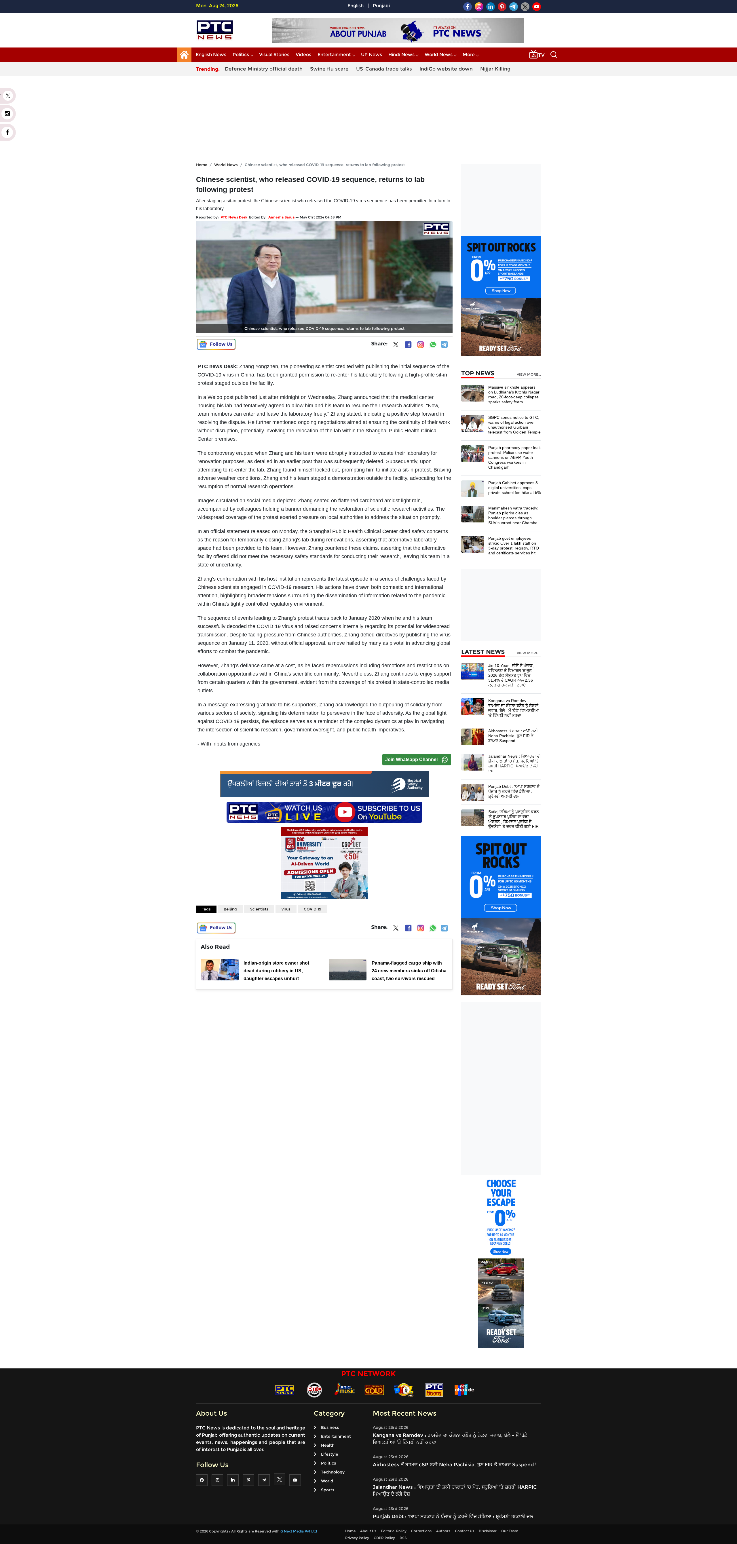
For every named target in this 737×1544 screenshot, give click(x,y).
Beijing (230, 909)
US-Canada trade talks (384, 69)
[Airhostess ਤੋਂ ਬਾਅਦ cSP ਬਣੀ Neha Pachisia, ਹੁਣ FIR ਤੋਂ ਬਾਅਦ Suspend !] (472, 736)
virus (286, 909)
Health (328, 1445)
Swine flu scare (329, 69)
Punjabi (381, 5)
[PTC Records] (314, 1389)
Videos (303, 54)
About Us (368, 1531)
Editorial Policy (394, 1531)
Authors (443, 1531)
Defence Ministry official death (264, 69)
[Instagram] (420, 344)
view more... (529, 374)
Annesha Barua (281, 217)
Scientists (259, 909)
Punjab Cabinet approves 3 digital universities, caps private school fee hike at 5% (514, 487)
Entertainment (334, 54)
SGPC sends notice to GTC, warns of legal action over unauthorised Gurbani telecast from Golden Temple (514, 424)
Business (330, 1427)
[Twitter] (396, 345)
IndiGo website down (446, 69)
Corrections (421, 1531)
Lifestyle (329, 1454)
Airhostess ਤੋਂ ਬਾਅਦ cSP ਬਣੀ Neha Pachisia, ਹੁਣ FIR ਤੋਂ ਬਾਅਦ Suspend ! (513, 736)
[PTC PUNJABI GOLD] (374, 1389)
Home (201, 164)
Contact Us (464, 1531)
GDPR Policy (384, 1538)
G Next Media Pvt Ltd (298, 1531)
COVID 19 (312, 909)
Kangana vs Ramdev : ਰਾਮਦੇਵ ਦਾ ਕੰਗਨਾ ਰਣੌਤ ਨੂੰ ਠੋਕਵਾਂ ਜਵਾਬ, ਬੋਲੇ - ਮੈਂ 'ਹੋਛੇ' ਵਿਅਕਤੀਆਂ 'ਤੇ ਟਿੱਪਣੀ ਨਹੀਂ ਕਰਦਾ (513, 708)
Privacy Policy (357, 1538)
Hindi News (401, 54)
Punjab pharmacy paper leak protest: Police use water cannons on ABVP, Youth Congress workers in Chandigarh (514, 457)
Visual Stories (274, 54)
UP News (371, 54)
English (355, 5)
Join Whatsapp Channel (411, 759)
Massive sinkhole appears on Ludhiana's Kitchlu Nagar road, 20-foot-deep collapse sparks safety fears (514, 394)
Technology (333, 1472)
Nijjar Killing (495, 69)
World (327, 1481)
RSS (403, 1538)
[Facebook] (408, 344)
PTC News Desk (234, 217)
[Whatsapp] (433, 344)
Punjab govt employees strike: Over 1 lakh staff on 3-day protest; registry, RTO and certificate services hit (513, 545)
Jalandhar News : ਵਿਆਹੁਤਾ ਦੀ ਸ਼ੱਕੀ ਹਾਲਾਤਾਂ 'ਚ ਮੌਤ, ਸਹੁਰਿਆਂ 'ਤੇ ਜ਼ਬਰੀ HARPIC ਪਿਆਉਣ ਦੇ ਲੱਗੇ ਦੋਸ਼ (514, 763)
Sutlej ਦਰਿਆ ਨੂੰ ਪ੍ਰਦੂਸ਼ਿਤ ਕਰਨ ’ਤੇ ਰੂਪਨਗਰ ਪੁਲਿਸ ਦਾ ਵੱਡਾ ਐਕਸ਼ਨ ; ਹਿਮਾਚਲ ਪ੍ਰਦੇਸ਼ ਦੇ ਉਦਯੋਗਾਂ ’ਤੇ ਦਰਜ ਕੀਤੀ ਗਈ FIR (513, 819)
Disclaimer (488, 1531)
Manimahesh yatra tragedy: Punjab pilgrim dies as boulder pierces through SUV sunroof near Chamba (513, 515)
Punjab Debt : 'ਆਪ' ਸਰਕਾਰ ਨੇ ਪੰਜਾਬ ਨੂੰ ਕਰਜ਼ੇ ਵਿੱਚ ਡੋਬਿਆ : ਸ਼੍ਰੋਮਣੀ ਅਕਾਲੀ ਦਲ (514, 791)
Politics (241, 54)
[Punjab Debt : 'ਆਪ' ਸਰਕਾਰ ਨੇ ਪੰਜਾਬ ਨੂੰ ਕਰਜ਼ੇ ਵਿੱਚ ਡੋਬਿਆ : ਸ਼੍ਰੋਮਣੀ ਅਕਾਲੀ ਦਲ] (472, 792)
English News (211, 54)
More (469, 54)
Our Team (509, 1531)
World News (439, 54)
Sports (327, 1489)
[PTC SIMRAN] (434, 1389)
